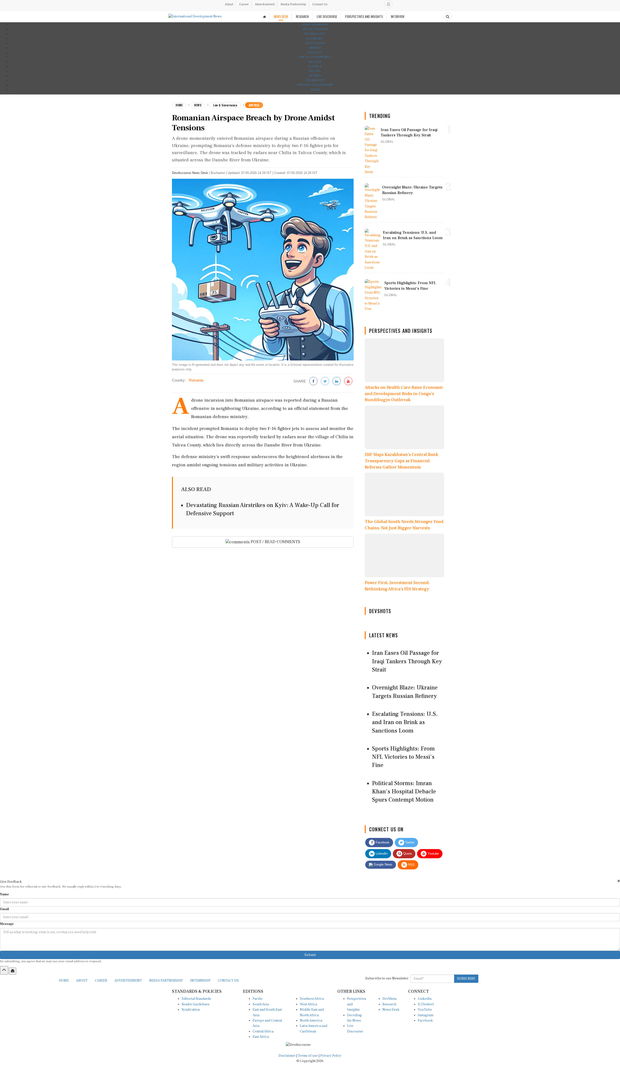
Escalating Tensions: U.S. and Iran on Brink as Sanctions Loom (405, 722)
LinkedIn (381, 853)
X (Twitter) (426, 1004)
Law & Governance (314, 57)
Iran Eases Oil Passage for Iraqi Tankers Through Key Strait (407, 661)
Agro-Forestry (315, 24)
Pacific (258, 999)
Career (244, 4)
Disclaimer (287, 1056)
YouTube (425, 1010)
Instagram (425, 1015)
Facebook (382, 842)
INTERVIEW (397, 16)
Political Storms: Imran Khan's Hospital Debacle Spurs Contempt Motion (404, 792)
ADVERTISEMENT (128, 980)
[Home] (264, 17)
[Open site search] (447, 16)
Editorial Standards (196, 999)
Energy (315, 48)
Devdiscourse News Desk (190, 173)
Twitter (409, 842)
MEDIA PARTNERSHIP (166, 980)
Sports (315, 76)
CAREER (101, 980)
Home (179, 105)
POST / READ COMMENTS (275, 542)
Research (389, 1004)
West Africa (308, 1004)
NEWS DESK (281, 16)
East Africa (261, 1037)
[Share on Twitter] (325, 381)
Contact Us (320, 4)
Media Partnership (293, 4)
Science (315, 66)
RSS (411, 865)
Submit (310, 955)
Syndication (191, 1010)
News (198, 105)
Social (315, 71)
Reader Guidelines (195, 1004)
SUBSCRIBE (466, 978)
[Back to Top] (4, 970)
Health (315, 62)
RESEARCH (302, 16)
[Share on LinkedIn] (337, 381)
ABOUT (82, 980)
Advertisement (265, 4)
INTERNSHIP (200, 980)
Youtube (432, 853)
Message (7, 924)
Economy (315, 38)
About (229, 4)
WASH (314, 90)
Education (315, 43)
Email (4, 909)
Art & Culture (315, 29)
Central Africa (263, 1031)
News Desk (390, 1010)
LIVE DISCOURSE (327, 16)
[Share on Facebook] (313, 381)
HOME (64, 980)
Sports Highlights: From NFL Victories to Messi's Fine (403, 757)
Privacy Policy (330, 1056)
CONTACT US (228, 980)
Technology (315, 34)
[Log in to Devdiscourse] (388, 4)
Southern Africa (312, 999)
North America (311, 1020)
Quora (407, 853)
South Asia (261, 1004)
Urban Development (315, 85)
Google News (382, 864)
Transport (315, 80)
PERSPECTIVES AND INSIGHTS (364, 16)
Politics (315, 52)
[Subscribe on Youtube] (348, 381)
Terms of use (308, 1056)
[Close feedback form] (618, 881)
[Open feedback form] (12, 971)
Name (4, 894)
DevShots (389, 999)
